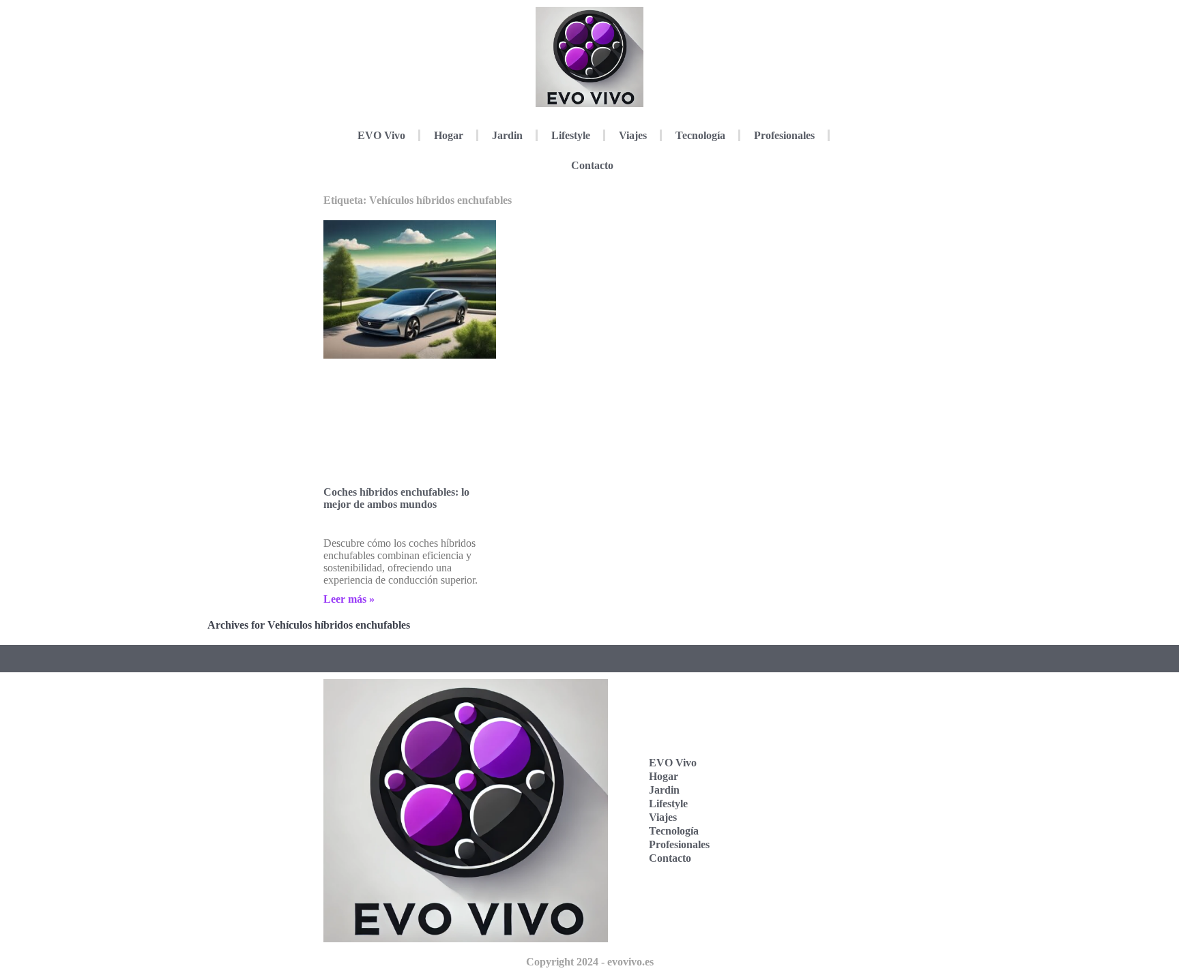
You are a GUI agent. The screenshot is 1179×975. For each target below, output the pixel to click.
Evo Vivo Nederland (788, 816)
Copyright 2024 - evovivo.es (590, 961)
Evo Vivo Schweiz (785, 859)
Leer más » (349, 599)
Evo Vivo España (785, 774)
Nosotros (784, 895)
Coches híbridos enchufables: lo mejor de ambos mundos (396, 498)
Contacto (592, 165)
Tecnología (700, 135)
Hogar (448, 135)
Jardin (507, 135)
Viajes (633, 135)
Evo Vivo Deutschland (793, 732)
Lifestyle (570, 135)
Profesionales (784, 135)
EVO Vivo (381, 135)
